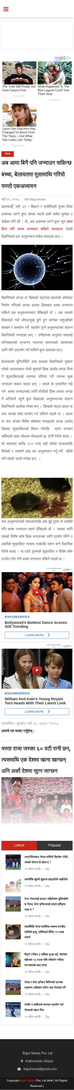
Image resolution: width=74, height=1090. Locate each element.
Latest (19, 845)
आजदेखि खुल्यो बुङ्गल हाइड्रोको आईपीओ (45, 879)
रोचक (7, 154)
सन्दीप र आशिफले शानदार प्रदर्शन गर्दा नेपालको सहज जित (43, 1007)
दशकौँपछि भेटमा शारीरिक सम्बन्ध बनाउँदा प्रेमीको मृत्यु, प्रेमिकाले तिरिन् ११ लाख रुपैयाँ (44, 932)
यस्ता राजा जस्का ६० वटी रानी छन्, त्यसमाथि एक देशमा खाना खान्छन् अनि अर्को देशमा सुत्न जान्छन (36, 760)
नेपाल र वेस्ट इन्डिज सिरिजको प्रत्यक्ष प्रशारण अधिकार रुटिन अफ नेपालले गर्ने (44, 985)
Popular (54, 845)
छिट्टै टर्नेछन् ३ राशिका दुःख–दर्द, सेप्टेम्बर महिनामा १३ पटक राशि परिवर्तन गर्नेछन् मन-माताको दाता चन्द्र (45, 960)
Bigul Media (28, 1081)
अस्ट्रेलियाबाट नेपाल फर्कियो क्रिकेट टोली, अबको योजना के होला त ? (46, 860)
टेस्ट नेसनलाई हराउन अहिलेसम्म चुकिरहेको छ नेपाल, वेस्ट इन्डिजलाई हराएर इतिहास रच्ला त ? (46, 904)
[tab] (19, 845)
